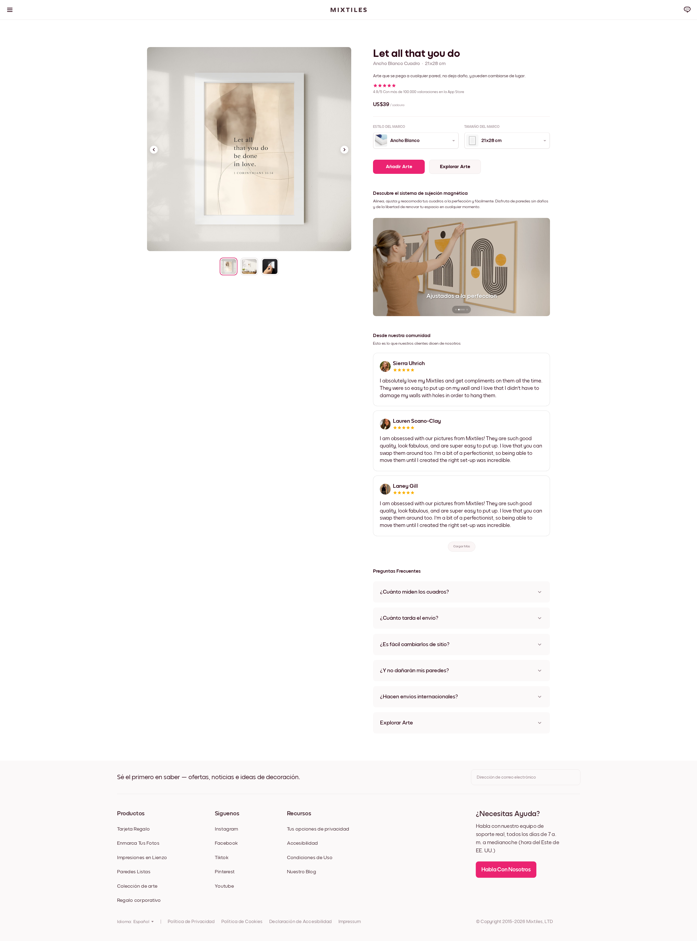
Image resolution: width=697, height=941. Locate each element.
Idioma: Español (133, 921)
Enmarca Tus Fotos (138, 843)
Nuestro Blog (301, 871)
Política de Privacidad (191, 921)
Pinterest (225, 871)
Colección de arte (137, 886)
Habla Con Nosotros (506, 869)
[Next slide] (344, 150)
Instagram (226, 829)
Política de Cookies (241, 921)
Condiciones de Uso (309, 857)
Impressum (349, 921)
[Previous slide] (154, 150)
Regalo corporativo (139, 900)
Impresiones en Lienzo (142, 857)
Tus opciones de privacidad (318, 829)
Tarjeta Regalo (133, 829)
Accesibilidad (302, 843)
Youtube (224, 886)
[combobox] (415, 140)
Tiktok (221, 857)
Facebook (226, 843)
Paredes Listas (134, 871)
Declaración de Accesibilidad (300, 921)
